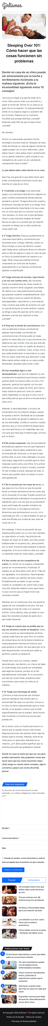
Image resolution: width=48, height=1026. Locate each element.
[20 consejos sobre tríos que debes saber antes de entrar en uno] (9, 889)
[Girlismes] (12, 6)
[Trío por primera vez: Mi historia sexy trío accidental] (9, 900)
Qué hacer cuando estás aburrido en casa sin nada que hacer (32, 989)
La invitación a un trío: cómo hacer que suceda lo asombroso (31, 922)
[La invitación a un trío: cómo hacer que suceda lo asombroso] (9, 922)
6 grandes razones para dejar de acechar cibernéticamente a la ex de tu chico (32, 999)
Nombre (6, 828)
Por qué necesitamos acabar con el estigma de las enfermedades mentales (32, 965)
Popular (12, 880)
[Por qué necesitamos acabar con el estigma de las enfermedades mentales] (9, 965)
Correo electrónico (10, 838)
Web (4, 848)
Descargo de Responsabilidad (24, 1021)
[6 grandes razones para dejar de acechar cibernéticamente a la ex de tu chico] (9, 999)
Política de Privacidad (15, 1017)
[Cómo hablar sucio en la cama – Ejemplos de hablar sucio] (9, 934)
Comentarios (34, 880)
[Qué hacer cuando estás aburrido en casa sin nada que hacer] (9, 989)
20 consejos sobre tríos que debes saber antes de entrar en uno (31, 889)
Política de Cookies (34, 1017)
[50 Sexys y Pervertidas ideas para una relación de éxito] (9, 911)
